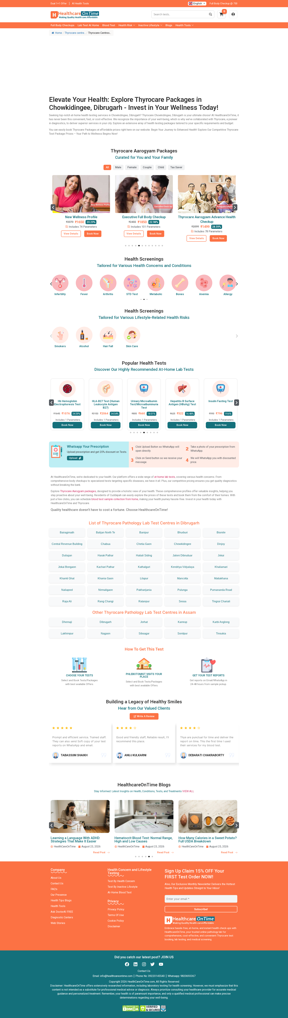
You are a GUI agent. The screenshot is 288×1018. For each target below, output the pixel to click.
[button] (53, 207)
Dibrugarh (106, 622)
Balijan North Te (105, 532)
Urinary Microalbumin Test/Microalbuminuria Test (144, 404)
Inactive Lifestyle (148, 25)
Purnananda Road (221, 589)
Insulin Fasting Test (220, 401)
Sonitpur (183, 633)
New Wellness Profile (81, 217)
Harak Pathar (105, 555)
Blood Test (108, 25)
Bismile (221, 532)
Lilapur (144, 578)
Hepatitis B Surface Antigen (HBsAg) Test (182, 403)
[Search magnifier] (210, 14)
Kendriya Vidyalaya (182, 567)
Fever (84, 294)
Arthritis (108, 294)
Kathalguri (144, 567)
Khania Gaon (105, 578)
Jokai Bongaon (67, 567)
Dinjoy (221, 544)
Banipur (144, 532)
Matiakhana (221, 578)
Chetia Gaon (144, 544)
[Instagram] (144, 964)
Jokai (221, 555)
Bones (180, 294)
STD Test (132, 294)
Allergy (228, 294)
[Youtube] (161, 964)
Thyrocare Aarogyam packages (78, 491)
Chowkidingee (182, 544)
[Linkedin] (135, 964)
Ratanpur (144, 601)
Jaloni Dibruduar (182, 555)
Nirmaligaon (105, 589)
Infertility (60, 294)
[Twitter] (152, 964)
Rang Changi (106, 601)
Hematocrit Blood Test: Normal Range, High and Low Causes (143, 839)
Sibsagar (144, 633)
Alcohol (84, 346)
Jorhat (144, 622)
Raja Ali (67, 601)
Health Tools (183, 25)
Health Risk (125, 25)
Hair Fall (108, 346)
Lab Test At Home (88, 25)
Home (58, 32)
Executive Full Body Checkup (144, 217)
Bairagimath (67, 532)
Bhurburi (183, 532)
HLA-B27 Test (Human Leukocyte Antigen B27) (106, 404)
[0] (221, 15)
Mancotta (182, 578)
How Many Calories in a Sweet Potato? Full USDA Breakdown (207, 839)
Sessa (182, 601)
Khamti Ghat (67, 578)
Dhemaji (67, 622)
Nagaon (105, 633)
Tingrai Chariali (221, 601)
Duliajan (67, 555)
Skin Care (132, 346)
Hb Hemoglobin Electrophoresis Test (67, 403)
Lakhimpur (67, 633)
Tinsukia (221, 633)
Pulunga (183, 589)
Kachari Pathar (105, 567)
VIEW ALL (188, 791)
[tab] (107, 167)
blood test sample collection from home (115, 499)
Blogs (169, 25)
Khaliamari (221, 567)
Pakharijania (144, 589)
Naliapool (67, 589)
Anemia (204, 294)
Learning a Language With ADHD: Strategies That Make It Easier (75, 839)
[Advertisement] (144, 62)
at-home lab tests (164, 476)
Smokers (60, 346)
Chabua (105, 544)
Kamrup (182, 622)
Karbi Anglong (221, 622)
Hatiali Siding (144, 555)
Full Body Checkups (62, 25)
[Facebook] (127, 964)
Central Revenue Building (67, 544)
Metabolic (156, 294)
